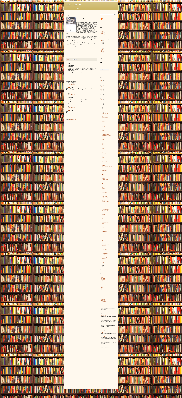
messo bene (103, 214)
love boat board (103, 300)
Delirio (102, 332)
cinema (102, 31)
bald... (102, 156)
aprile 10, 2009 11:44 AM (71, 84)
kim (102, 224)
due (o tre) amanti (104, 205)
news (101, 43)
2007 (102, 270)
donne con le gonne (104, 196)
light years (103, 223)
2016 (102, 91)
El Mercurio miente (104, 202)
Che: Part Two (104, 245)
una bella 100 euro (104, 170)
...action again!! (104, 153)
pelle (101, 345)
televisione (102, 53)
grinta (102, 255)
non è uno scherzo (104, 192)
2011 (102, 98)
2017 (102, 90)
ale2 (102, 18)
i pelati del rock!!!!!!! (105, 161)
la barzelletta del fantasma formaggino (106, 328)
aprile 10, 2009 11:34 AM (71, 77)
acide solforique (104, 246)
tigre (102, 129)
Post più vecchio (95, 117)
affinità (103, 131)
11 (102, 103)
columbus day (103, 188)
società (102, 50)
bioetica (102, 277)
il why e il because (104, 118)
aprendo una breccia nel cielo (105, 209)
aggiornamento (104, 195)
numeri (102, 286)
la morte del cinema (104, 231)
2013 (102, 95)
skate (102, 239)
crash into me (103, 178)
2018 (102, 89)
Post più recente (68, 117)
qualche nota (103, 165)
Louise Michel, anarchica (105, 228)
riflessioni (102, 49)
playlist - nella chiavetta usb (105, 116)
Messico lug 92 (104, 220)
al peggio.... (102, 319)
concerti (102, 32)
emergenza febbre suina (105, 113)
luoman (93, 387)
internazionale (103, 281)
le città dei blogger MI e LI (104, 39)
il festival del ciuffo (104, 193)
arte (101, 30)
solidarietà (102, 51)
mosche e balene (104, 213)
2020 (102, 86)
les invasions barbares (104, 250)
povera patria (103, 126)
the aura (103, 236)
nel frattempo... (104, 169)
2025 (102, 80)
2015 (102, 93)
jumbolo (69, 87)
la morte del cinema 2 (104, 149)
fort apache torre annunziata (105, 237)
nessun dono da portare (105, 151)
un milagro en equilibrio (105, 179)
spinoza (102, 287)
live (102, 219)
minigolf (103, 232)
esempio (103, 122)
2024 (102, 81)
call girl (103, 240)
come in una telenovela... (105, 117)
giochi (102, 36)
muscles (103, 227)
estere (101, 35)
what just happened (104, 184)
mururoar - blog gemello (104, 285)
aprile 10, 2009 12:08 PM (71, 107)
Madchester (103, 204)
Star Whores (103, 200)
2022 (102, 84)
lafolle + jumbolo (73, 4)
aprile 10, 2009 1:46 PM (71, 113)
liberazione (103, 138)
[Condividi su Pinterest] (76, 59)
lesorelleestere (103, 299)
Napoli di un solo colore (105, 210)
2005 (102, 273)
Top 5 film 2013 (103, 336)
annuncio (103, 263)
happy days (103, 180)
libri (69, 60)
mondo (102, 41)
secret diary (103, 121)
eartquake (103, 241)
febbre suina (103, 125)
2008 (102, 269)
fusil (102, 152)
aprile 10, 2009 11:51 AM (71, 94)
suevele (102, 288)
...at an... (103, 143)
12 (102, 102)
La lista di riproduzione (104, 311)
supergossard (102, 302)
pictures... (103, 144)
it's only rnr (103, 171)
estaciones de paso (104, 162)
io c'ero (103, 248)
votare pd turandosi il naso (104, 340)
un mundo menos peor (105, 257)
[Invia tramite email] (73, 59)
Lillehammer (102, 323)
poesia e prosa (103, 47)
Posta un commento (69, 115)
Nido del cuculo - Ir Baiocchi (106, 217)
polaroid (103, 145)
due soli (103, 158)
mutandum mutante (104, 249)
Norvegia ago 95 (104, 242)
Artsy (101, 294)
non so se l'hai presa (103, 306)
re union (103, 157)
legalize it (103, 130)
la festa (103, 173)
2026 (102, 78)
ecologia (102, 33)
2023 (102, 82)
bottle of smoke (103, 278)
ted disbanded (103, 289)
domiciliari (103, 123)
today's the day (104, 140)
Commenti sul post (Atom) (72, 119)
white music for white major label (106, 135)
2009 (102, 100)
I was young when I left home (106, 215)
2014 (102, 94)
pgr (102, 211)
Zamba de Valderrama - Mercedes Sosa (107, 166)
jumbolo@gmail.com (104, 25)
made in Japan (103, 147)
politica (102, 48)
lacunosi (103, 174)
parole (102, 44)
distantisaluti (102, 280)
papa (102, 114)
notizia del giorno (103, 315)
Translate (106, 70)
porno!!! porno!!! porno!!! (105, 244)
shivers (103, 262)
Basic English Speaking (104, 295)
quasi (102, 175)
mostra (102, 218)
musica (102, 42)
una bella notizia (104, 182)
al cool (102, 187)
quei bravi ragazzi (103, 301)
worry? (103, 148)
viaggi (102, 56)
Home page (81, 117)
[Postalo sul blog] (74, 59)
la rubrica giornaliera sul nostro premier (107, 259)
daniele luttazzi (103, 279)
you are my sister (104, 258)
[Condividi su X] (75, 59)
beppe (102, 167)
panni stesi (103, 136)
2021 (102, 85)
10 (102, 104)
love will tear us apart (104, 253)
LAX (101, 298)
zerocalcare (102, 290)
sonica (102, 183)
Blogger (99, 387)
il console (103, 139)
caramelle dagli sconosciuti (105, 222)
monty (69, 80)
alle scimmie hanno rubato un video (106, 233)
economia (102, 34)
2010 (102, 99)
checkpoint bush (104, 254)
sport (101, 52)
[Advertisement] (105, 351)
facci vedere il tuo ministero (105, 201)
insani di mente (104, 206)
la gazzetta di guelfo (103, 282)
